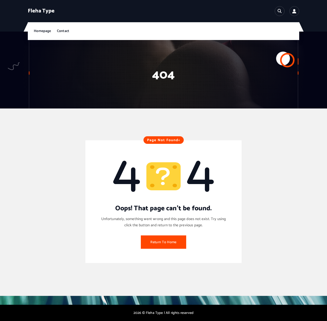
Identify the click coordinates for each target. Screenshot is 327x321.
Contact (63, 31)
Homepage (42, 31)
